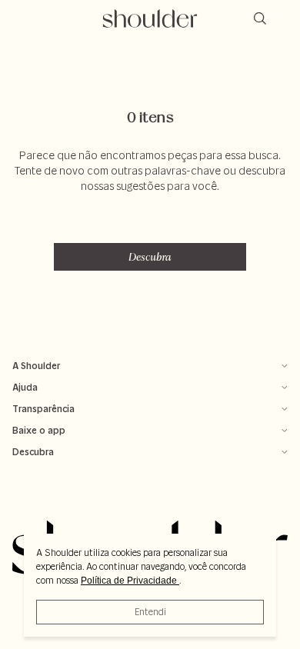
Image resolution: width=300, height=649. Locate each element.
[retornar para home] (150, 18)
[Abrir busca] (263, 18)
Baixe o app (38, 430)
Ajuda (25, 387)
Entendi (150, 611)
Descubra (150, 257)
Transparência (43, 408)
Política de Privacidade (130, 580)
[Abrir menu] (20, 18)
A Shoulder (36, 365)
